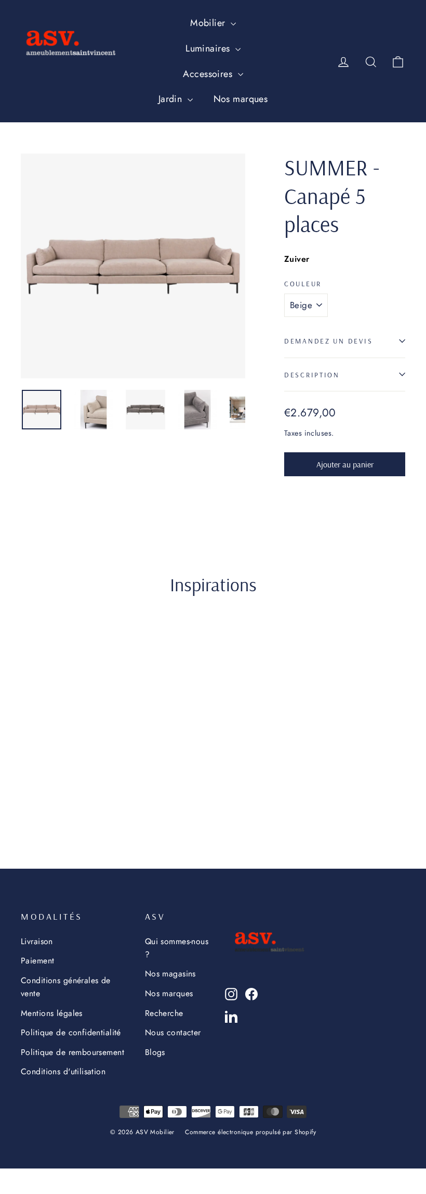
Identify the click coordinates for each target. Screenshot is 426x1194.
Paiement (37, 961)
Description (312, 374)
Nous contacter (173, 1032)
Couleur (303, 283)
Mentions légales (52, 1013)
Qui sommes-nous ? (176, 947)
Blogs (155, 1052)
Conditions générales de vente (66, 986)
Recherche (164, 1013)
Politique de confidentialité (71, 1032)
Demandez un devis (328, 340)
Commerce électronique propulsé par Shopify (250, 1132)
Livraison (37, 941)
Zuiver (297, 259)
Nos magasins (170, 974)
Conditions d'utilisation (63, 1071)
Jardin (171, 99)
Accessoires (209, 74)
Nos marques (241, 99)
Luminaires (209, 48)
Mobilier (209, 23)
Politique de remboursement (72, 1052)
